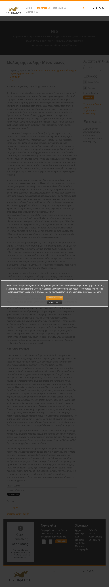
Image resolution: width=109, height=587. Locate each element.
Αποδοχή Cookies (54, 298)
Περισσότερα (54, 302)
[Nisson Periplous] (14, 11)
